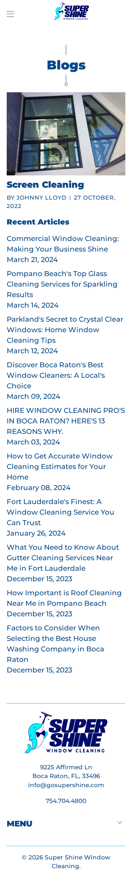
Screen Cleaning (45, 184)
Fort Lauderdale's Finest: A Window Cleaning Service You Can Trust (60, 512)
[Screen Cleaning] (66, 133)
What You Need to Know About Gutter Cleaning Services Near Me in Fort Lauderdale (63, 557)
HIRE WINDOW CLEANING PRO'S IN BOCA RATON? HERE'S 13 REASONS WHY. (66, 421)
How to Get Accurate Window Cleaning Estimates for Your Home (60, 466)
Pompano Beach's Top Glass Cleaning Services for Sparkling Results (62, 284)
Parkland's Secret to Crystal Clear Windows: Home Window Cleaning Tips (65, 329)
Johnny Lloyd (42, 197)
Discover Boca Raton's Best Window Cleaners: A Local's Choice (56, 375)
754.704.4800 (66, 800)
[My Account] (8, 14)
